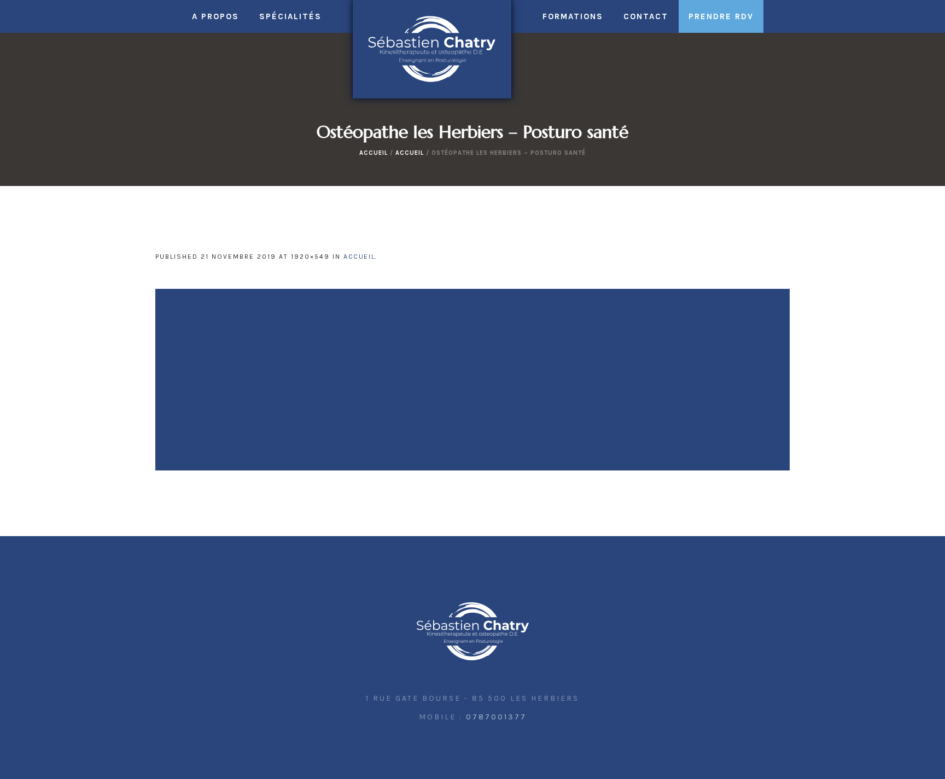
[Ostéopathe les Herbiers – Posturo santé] (472, 379)
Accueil (373, 152)
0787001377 (496, 717)
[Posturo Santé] (473, 632)
